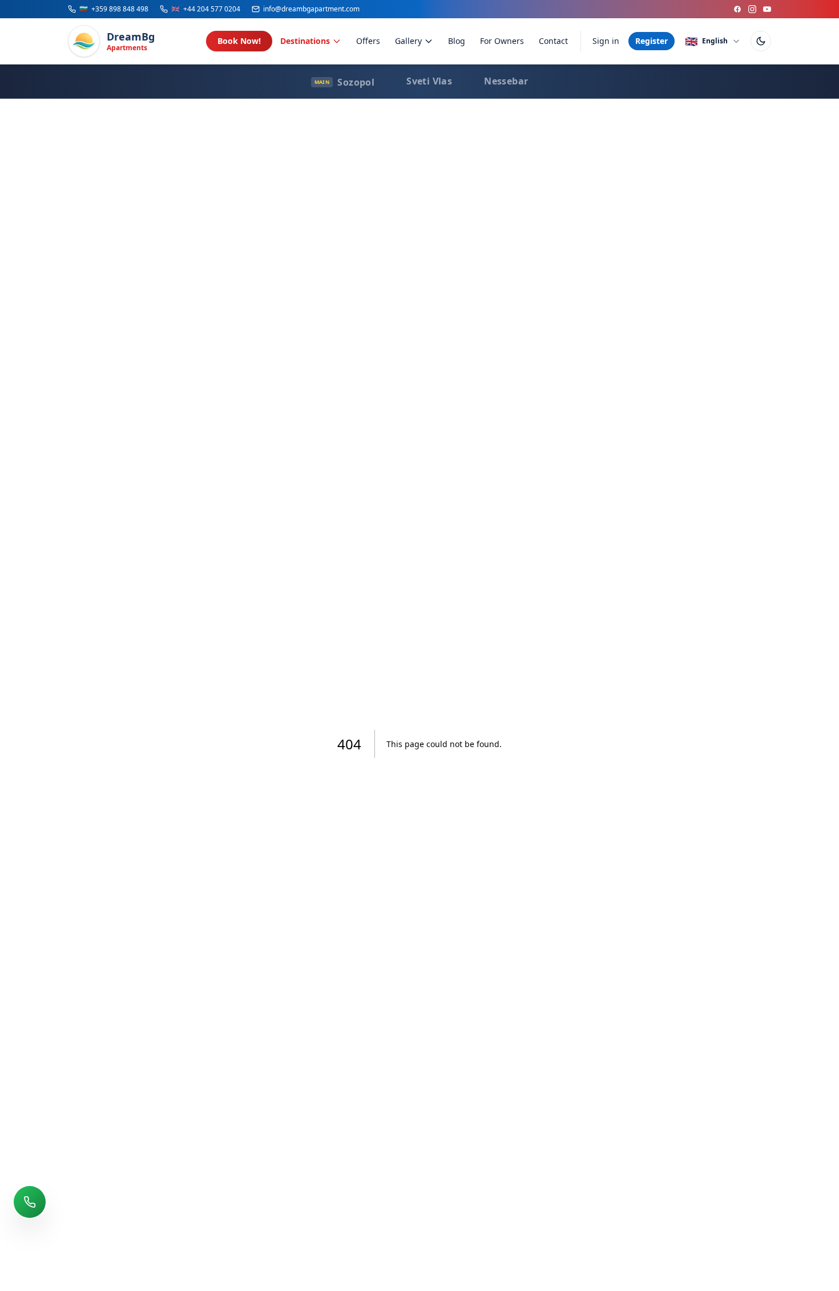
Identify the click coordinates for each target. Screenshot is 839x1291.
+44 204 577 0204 (205, 9)
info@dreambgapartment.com (311, 9)
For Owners (502, 40)
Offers (368, 40)
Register (651, 40)
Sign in (605, 40)
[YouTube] (767, 9)
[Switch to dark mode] (761, 41)
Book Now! (239, 40)
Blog (456, 40)
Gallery (408, 40)
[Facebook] (737, 9)
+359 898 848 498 (113, 9)
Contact (553, 40)
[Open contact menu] (30, 1202)
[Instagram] (752, 9)
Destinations (305, 40)
